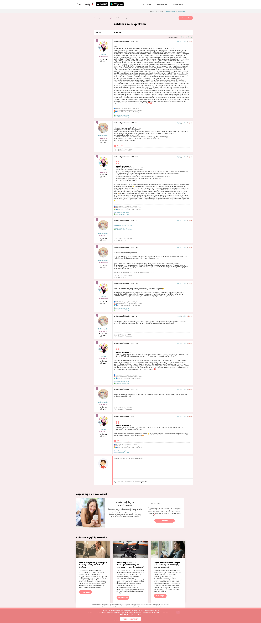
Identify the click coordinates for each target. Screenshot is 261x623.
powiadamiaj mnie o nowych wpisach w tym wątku (132, 482)
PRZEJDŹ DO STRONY (130, 619)
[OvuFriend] (84, 5)
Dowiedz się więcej (134, 614)
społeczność (178, 4)
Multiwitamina (103, 136)
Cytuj (179, 41)
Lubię (184, 41)
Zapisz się (164, 521)
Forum (96, 18)
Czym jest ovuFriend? (156, 11)
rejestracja (170, 11)
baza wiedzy (162, 4)
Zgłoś (190, 41)
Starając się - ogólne (107, 18)
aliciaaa (103, 54)
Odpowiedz (185, 18)
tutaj (155, 515)
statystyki (147, 4)
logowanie (181, 11)
